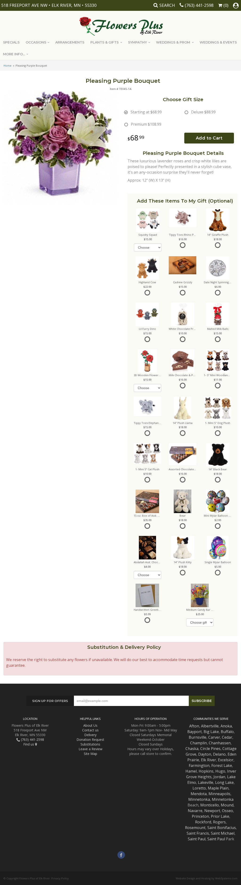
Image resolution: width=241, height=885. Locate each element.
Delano (219, 754)
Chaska (191, 748)
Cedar (227, 737)
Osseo (227, 810)
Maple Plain (218, 788)
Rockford (203, 822)
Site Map (90, 753)
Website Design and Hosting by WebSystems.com (206, 878)
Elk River (208, 759)
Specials (11, 42)
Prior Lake (220, 816)
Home (8, 65)
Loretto (199, 788)
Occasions (36, 42)
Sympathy (137, 42)
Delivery (90, 735)
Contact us (90, 730)
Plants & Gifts (104, 42)
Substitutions (90, 744)
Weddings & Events (218, 42)
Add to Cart (209, 138)
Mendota (199, 793)
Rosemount (195, 827)
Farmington (199, 765)
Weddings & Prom (173, 42)
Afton (194, 726)
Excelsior (225, 759)
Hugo (220, 771)
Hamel (191, 771)
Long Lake (224, 782)
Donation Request (90, 739)
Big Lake (211, 731)
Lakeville (205, 782)
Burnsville (197, 737)
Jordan (219, 776)
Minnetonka (199, 799)
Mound (227, 805)
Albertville (210, 726)
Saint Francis (198, 833)
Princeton (200, 816)
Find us (29, 744)
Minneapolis (219, 793)
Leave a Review (90, 749)
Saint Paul (196, 838)
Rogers (219, 822)
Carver (214, 737)
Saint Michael (222, 833)
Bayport (194, 731)
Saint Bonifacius (221, 827)
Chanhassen (220, 742)
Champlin (198, 742)
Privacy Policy (60, 878)
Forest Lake (221, 765)
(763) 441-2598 (199, 5)
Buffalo (227, 731)
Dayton (204, 754)
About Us (90, 725)
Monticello (209, 805)
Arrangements (69, 42)
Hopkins (206, 771)
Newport (212, 810)
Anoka (226, 726)
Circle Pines (210, 748)
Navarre (195, 810)
